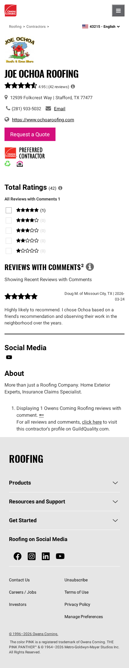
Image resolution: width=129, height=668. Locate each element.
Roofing (15, 26)
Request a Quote (30, 134)
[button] (73, 86)
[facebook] (17, 556)
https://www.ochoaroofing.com (43, 119)
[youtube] (60, 556)
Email (59, 108)
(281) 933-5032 (26, 108)
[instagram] (32, 556)
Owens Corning (10, 10)
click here (92, 422)
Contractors (36, 26)
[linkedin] (46, 556)
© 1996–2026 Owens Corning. (33, 634)
